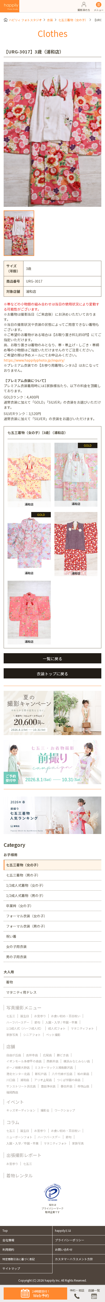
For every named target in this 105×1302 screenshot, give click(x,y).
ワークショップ (64, 1110)
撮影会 (45, 1110)
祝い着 (11, 936)
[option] (52, 134)
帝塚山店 (83, 1086)
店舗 (10, 1046)
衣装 (50, 20)
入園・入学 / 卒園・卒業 (61, 1022)
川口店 (10, 1080)
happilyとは (63, 1230)
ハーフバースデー (17, 1022)
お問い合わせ (64, 1249)
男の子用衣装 (16, 956)
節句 (37, 1022)
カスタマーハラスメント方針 (74, 1259)
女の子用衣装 (16, 946)
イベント (15, 1102)
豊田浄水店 (48, 1086)
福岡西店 (12, 1092)
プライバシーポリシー (69, 1240)
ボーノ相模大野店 (18, 1067)
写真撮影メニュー (24, 1007)
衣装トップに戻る (52, 674)
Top (5, 1230)
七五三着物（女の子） (73, 20)
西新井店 (52, 1061)
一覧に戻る (52, 658)
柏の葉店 (83, 1074)
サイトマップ (11, 1268)
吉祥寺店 (32, 1055)
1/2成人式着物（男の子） (25, 895)
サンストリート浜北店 (21, 1086)
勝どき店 (63, 1055)
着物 (9, 982)
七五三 (10, 1016)
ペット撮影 (53, 1035)
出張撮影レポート (24, 1155)
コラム (12, 1122)
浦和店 (24, 1080)
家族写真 (12, 1035)
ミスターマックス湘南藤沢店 (54, 1067)
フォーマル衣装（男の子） (26, 926)
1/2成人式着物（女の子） (25, 885)
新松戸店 (41, 1074)
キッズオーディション (20, 1110)
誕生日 (24, 1016)
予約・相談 (77, 1290)
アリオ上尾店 (43, 1080)
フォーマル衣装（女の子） (26, 915)
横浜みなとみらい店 (76, 1061)
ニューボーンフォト (19, 1137)
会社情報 (8, 1240)
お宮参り (40, 1016)
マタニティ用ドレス (21, 992)
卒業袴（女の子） (19, 905)
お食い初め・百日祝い (65, 1016)
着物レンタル (19, 1175)
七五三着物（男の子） (23, 875)
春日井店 (66, 1086)
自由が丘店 (13, 1055)
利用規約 (8, 1249)
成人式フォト (57, 1028)
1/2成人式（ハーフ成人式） (24, 1028)
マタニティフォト (82, 1028)
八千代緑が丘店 (62, 1074)
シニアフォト (32, 1035)
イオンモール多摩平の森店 (24, 1061)
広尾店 (47, 1055)
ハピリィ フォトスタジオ (25, 20)
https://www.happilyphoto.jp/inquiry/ (34, 360)
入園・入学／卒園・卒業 (22, 1143)
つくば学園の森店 (68, 1080)
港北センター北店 (18, 1074)
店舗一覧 (94, 1290)
